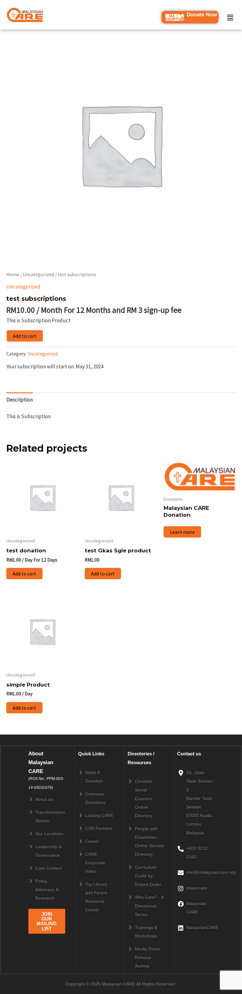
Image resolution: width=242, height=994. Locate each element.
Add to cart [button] (24, 573)
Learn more (182, 532)
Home (12, 274)
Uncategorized (38, 274)
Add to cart (25, 336)
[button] (230, 17)
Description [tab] (19, 399)
